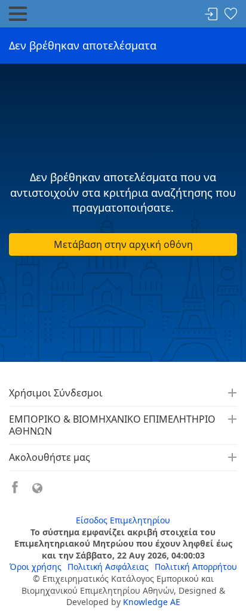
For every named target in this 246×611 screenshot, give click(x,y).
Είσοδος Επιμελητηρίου (123, 520)
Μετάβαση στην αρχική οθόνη (123, 244)
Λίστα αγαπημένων (230, 14)
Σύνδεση (211, 14)
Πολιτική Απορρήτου (196, 566)
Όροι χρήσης (35, 566)
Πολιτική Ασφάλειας (108, 566)
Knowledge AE (151, 601)
